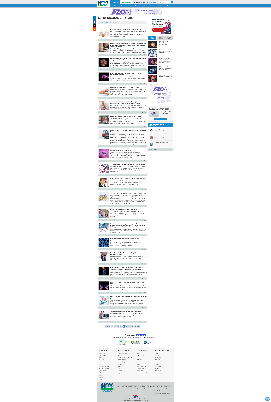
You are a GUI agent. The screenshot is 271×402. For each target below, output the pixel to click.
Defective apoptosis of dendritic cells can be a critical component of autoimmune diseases (128, 59)
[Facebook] (94, 22)
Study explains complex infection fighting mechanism (128, 164)
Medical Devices (102, 370)
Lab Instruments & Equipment (125, 357)
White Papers (102, 361)
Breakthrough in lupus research (120, 150)
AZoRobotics (158, 361)
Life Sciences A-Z (122, 359)
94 (121, 326)
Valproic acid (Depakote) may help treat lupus (125, 311)
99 (135, 326)
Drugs (100, 372)
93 (118, 326)
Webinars (120, 366)
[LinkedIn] (94, 18)
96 (126, 326)
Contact (138, 364)
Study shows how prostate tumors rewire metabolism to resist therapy (165, 77)
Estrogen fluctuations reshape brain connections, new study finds (165, 68)
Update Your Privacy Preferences (163, 390)
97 (129, 326)
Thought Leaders (103, 363)
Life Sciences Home (126, 2)
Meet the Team (140, 355)
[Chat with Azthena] (267, 399)
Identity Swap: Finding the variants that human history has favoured (128, 131)
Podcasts (101, 377)
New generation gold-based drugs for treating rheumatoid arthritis (125, 73)
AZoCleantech (158, 357)
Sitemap (138, 361)
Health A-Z (101, 359)
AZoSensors (157, 363)
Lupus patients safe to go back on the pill (124, 209)
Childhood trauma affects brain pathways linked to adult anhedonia (165, 43)
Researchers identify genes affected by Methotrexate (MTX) (127, 282)
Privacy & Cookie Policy (142, 368)
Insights (100, 364)
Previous (107, 326)
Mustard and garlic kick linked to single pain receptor (128, 29)
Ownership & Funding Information (145, 372)
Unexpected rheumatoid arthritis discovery (124, 87)
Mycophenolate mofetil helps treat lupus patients (126, 267)
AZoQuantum (158, 366)
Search (138, 357)
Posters (100, 375)
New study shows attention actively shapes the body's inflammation (165, 51)
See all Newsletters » (154, 149)
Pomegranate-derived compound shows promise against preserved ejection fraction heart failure (165, 60)
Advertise (139, 363)
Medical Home (115, 2)
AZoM (156, 353)
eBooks (100, 374)
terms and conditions (166, 385)
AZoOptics (157, 359)
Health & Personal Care (104, 368)
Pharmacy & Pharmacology (161, 142)
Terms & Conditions (141, 366)
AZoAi (156, 372)
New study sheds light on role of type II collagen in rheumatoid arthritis (127, 253)
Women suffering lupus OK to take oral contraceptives (128, 193)
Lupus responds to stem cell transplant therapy (125, 116)
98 (132, 326)
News (100, 357)
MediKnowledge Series (104, 366)
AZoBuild (157, 368)
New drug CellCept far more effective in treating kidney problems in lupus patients (128, 297)
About (138, 353)
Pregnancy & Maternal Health (162, 129)
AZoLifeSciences (159, 370)
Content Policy (140, 370)
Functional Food (102, 355)
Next (138, 326)
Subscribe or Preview (159, 130)
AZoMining (157, 364)
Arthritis (157, 135)
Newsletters (139, 359)
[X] (94, 25)
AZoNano (157, 355)
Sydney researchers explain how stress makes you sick (128, 179)
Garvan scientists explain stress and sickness (124, 238)
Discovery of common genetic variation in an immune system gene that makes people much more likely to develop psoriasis (128, 45)
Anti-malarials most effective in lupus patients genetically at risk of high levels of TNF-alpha (125, 102)
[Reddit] (94, 29)
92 (115, 326)
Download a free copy (160, 119)
